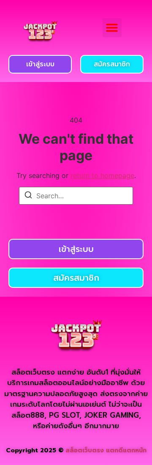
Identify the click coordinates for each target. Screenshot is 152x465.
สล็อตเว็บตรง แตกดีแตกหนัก (106, 450)
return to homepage (102, 175)
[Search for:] (76, 196)
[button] (112, 27)
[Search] (28, 196)
